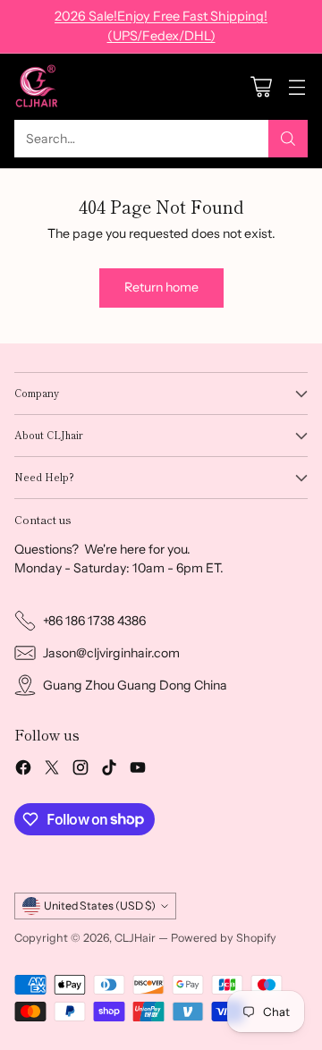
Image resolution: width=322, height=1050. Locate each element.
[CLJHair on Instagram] (80, 770)
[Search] (288, 138)
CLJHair (135, 937)
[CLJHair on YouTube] (137, 770)
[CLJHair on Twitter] (52, 770)
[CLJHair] (36, 86)
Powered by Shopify (223, 937)
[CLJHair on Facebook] (23, 770)
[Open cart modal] (260, 87)
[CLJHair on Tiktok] (109, 770)
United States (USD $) (100, 905)
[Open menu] (296, 87)
